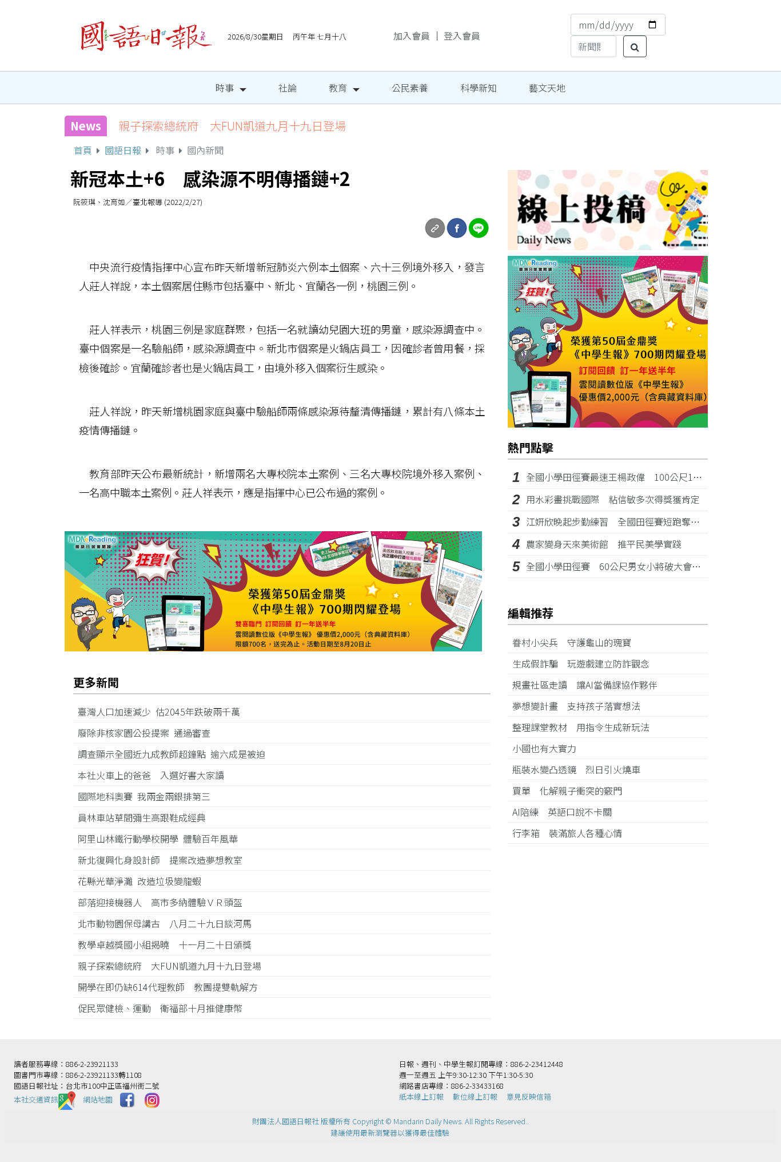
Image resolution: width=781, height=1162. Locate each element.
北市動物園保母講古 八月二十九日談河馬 (169, 923)
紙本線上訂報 (421, 1096)
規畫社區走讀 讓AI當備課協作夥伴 (589, 684)
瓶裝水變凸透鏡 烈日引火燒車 (580, 769)
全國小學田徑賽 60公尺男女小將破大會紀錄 (618, 566)
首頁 (83, 150)
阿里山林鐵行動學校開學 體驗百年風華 (162, 838)
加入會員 (411, 35)
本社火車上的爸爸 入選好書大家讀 (155, 775)
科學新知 (478, 87)
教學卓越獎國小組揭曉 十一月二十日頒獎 (169, 944)
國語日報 (123, 150)
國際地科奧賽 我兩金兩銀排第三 (149, 796)
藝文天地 (547, 87)
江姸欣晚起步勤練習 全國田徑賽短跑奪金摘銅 (622, 521)
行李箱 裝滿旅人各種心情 (571, 833)
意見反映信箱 (529, 1096)
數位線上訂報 (475, 1096)
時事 (225, 87)
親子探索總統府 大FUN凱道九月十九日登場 (232, 125)
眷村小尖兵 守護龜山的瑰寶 (576, 642)
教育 (338, 87)
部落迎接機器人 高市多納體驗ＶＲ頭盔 (165, 902)
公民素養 (410, 87)
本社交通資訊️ (36, 1099)
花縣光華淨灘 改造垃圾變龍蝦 (144, 881)
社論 (287, 87)
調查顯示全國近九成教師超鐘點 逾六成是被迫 (176, 754)
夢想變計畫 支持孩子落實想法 (580, 706)
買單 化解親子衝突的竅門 (571, 790)
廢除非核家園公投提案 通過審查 (149, 733)
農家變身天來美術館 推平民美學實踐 (604, 544)
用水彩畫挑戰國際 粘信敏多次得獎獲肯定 (613, 499)
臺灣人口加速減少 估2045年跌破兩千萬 (163, 711)
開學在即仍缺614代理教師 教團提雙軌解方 (172, 987)
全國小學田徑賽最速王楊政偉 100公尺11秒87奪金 (631, 477)
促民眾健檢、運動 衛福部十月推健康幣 (165, 1008)
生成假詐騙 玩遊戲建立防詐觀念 (585, 663)
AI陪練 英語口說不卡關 (566, 812)
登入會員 (462, 35)
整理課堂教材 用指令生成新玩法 (585, 727)
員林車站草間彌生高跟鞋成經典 (146, 817)
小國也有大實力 (548, 748)
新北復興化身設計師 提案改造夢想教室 (165, 860)
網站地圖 (98, 1099)
